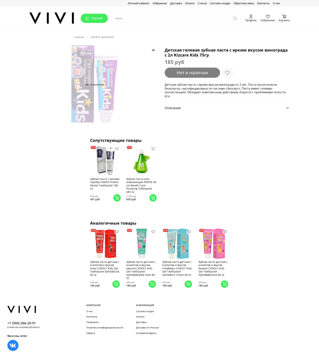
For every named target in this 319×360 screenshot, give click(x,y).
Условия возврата (146, 333)
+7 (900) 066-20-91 (21, 323)
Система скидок (220, 3)
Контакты (263, 3)
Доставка (176, 3)
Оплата (190, 3)
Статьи (202, 3)
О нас (276, 3)
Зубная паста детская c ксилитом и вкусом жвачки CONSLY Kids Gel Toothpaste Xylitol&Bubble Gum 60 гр (141, 270)
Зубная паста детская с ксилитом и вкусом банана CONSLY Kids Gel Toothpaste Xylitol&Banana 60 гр (213, 268)
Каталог (97, 18)
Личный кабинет (139, 3)
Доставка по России (147, 327)
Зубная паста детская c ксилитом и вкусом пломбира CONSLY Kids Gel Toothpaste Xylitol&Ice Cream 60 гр (177, 268)
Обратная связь (244, 3)
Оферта (90, 333)
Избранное (160, 3)
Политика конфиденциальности (104, 327)
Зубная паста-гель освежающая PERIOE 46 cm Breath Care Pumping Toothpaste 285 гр (141, 185)
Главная (79, 37)
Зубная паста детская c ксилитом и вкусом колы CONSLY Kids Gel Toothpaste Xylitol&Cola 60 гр (104, 268)
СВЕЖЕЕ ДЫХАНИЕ (102, 37)
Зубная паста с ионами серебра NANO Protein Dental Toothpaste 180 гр (104, 183)
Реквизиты (92, 322)
